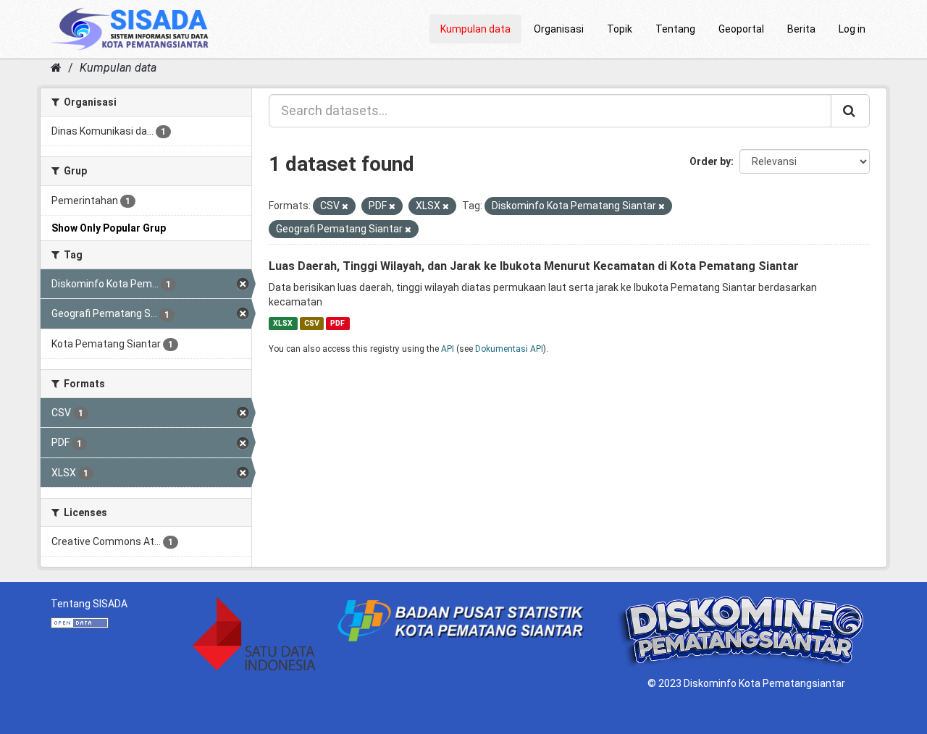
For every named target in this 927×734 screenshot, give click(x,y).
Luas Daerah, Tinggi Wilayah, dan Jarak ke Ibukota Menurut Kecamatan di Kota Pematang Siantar (534, 266)
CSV (311, 323)
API (447, 349)
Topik (619, 29)
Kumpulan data (475, 29)
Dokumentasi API (509, 349)
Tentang (675, 29)
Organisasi (559, 29)
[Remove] (345, 206)
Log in (852, 29)
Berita (801, 29)
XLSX (283, 323)
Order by (710, 161)
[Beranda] (56, 68)
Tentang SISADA (89, 603)
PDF (337, 323)
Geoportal (741, 29)
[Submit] (850, 110)
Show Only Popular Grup (108, 228)
